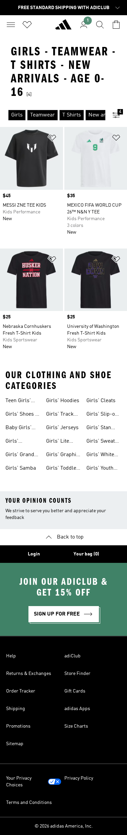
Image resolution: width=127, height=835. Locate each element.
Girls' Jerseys (62, 427)
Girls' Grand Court (19, 455)
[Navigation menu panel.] (11, 25)
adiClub (72, 656)
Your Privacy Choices (18, 781)
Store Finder (77, 673)
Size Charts (76, 726)
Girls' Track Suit (60, 415)
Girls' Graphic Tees (62, 455)
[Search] (100, 25)
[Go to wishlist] (27, 25)
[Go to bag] (116, 25)
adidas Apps (77, 708)
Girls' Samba (20, 468)
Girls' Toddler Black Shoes (62, 469)
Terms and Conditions (29, 802)
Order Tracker (20, 691)
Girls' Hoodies (62, 400)
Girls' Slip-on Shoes (102, 415)
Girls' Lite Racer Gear (59, 442)
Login (34, 554)
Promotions (18, 726)
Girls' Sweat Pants (100, 442)
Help (11, 656)
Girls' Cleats (100, 400)
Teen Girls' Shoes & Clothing (18, 401)
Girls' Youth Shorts (99, 469)
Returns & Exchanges (28, 673)
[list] (52, 115)
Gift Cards (74, 691)
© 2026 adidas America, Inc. (64, 826)
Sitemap (14, 743)
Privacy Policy (78, 778)
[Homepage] (63, 27)
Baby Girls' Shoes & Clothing (18, 428)
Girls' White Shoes (100, 455)
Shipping (15, 708)
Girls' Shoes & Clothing (22, 415)
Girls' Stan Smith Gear (99, 428)
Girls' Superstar (17, 442)
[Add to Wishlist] (52, 139)
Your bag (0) (86, 554)
